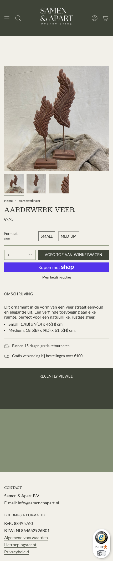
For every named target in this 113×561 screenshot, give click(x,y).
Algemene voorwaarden (26, 537)
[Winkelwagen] (105, 18)
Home (8, 201)
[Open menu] (7, 18)
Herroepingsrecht (20, 544)
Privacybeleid (16, 551)
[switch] (101, 553)
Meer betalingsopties (56, 277)
